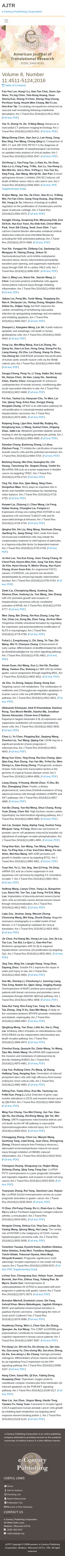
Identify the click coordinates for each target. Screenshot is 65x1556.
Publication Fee (15, 1502)
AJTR (8, 5)
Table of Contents (15, 85)
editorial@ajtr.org (15, 1533)
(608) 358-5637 (14, 1529)
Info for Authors (14, 1490)
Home (10, 1486)
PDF (15, 117)
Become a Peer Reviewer (19, 1507)
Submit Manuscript (16, 1498)
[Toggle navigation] (6, 21)
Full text (7, 117)
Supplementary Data (13, 188)
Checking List (14, 1494)
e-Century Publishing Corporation (22, 11)
